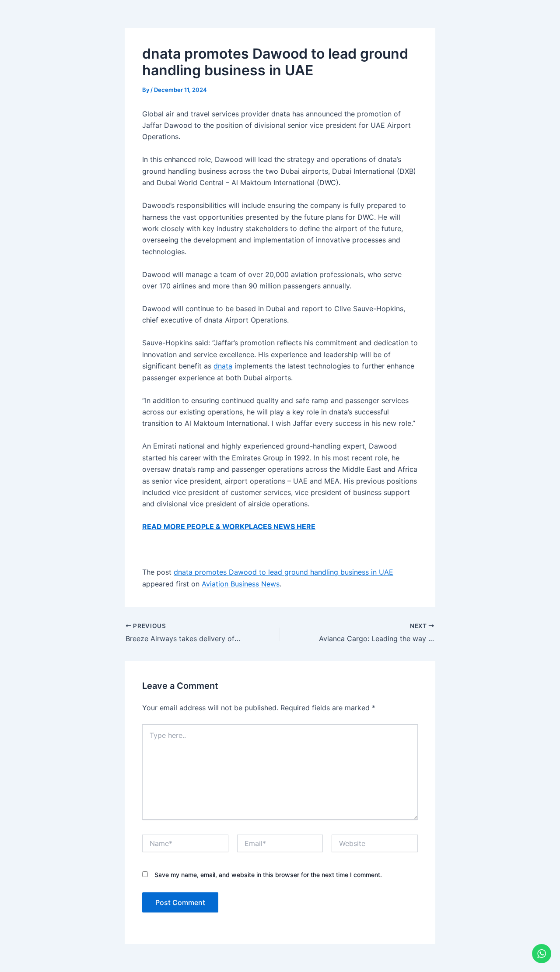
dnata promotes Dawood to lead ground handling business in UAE (283, 572)
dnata (223, 365)
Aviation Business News (241, 583)
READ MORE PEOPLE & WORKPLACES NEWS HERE (228, 526)
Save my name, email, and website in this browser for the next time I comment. (268, 874)
